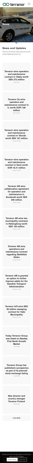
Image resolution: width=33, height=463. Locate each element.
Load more (16, 418)
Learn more (22, 459)
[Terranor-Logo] (13, 3)
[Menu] (28, 3)
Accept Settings (12, 459)
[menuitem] (28, 3)
